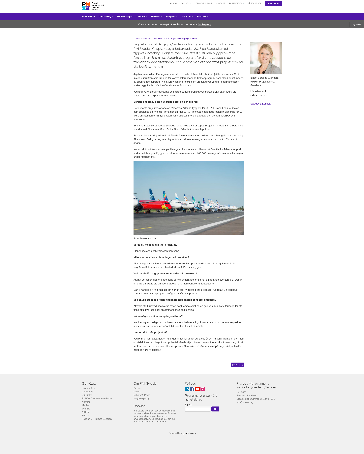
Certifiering (105, 17)
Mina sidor (274, 3)
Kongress (171, 17)
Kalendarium (88, 17)
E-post (188, 404)
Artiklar (85, 412)
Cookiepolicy (204, 24)
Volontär (186, 17)
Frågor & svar (204, 4)
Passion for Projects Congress (97, 418)
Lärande (141, 17)
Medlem (86, 405)
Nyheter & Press (142, 395)
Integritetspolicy (141, 398)
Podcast (86, 415)
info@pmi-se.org (245, 402)
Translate (256, 4)
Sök (175, 4)
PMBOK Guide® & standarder (97, 398)
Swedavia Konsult (260, 103)
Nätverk (155, 17)
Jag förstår (357, 24)
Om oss (185, 4)
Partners (202, 17)
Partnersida (236, 4)
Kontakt (220, 4)
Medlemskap (124, 17)
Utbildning (87, 395)
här (164, 421)
